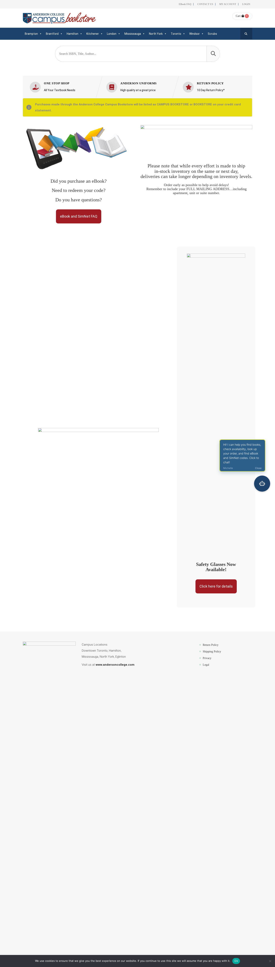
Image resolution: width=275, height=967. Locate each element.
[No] (270, 961)
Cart (238, 15)
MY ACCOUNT (227, 4)
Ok (236, 960)
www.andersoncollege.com (115, 664)
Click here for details (216, 586)
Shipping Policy (212, 651)
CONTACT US (205, 4)
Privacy (207, 658)
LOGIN (246, 4)
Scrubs (212, 33)
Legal (206, 664)
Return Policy (210, 644)
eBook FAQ (185, 4)
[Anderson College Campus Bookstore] (59, 18)
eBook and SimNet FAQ (78, 216)
